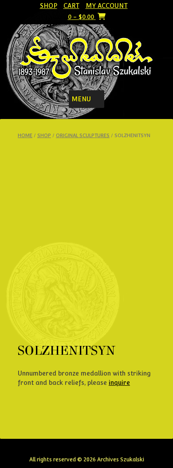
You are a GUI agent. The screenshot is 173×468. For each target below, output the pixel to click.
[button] (81, 99)
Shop (48, 5)
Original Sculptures (83, 135)
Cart (71, 5)
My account (107, 5)
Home (25, 135)
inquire (119, 382)
